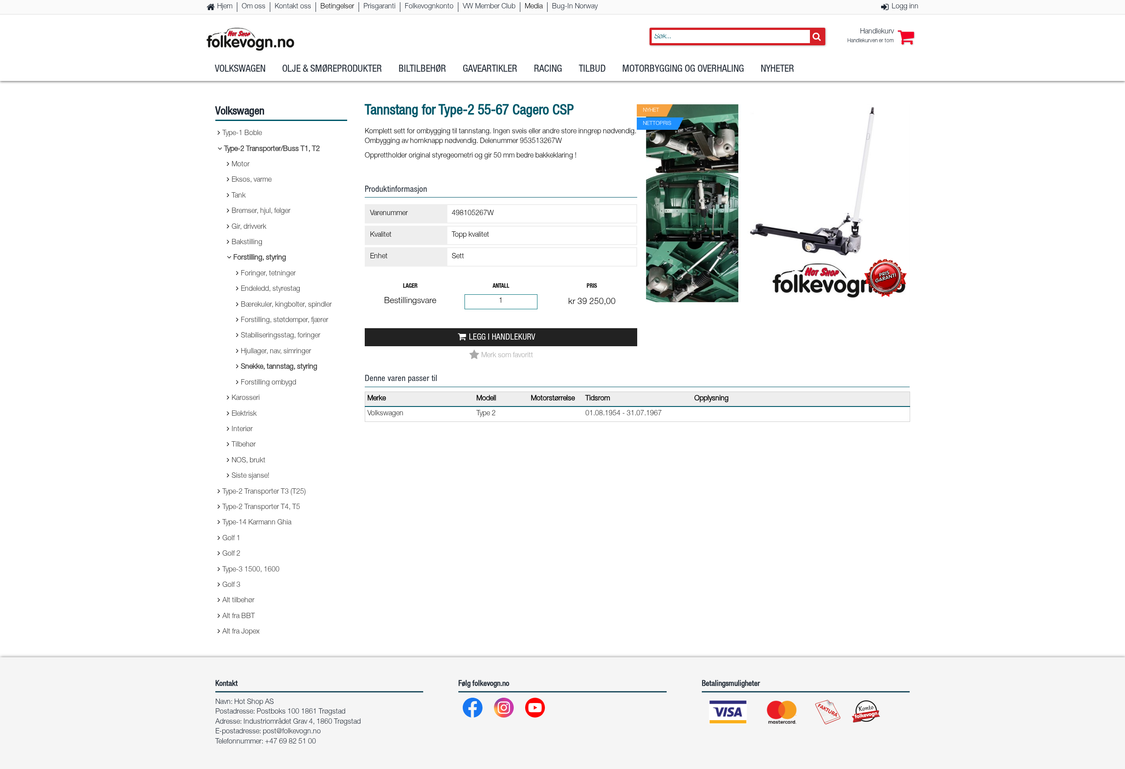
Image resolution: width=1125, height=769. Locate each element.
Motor (241, 164)
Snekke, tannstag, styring (279, 367)
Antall (501, 286)
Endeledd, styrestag (270, 289)
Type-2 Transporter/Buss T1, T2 (272, 149)
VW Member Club (489, 7)
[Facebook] (473, 710)
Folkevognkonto (429, 7)
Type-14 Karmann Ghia (256, 523)
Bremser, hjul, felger (261, 211)
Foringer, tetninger (268, 274)
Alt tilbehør (238, 600)
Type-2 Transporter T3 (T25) (264, 492)
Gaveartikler (490, 69)
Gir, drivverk (249, 227)
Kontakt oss (293, 7)
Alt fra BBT (238, 616)
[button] (880, 36)
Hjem (224, 7)
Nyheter (777, 69)
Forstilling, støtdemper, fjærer (284, 320)
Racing (548, 69)
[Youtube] (535, 710)
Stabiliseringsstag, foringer (280, 336)
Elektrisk (244, 414)
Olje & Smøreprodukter (332, 69)
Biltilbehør (422, 69)
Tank (239, 196)
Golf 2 (231, 554)
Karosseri (246, 398)
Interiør (242, 429)
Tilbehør (244, 445)
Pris (592, 286)
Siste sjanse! (250, 476)
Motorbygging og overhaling (683, 69)
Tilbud (592, 69)
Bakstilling (247, 242)
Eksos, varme (252, 180)
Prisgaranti (379, 7)
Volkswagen (240, 69)
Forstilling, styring (259, 258)
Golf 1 (231, 538)
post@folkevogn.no (292, 732)
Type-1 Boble (242, 133)
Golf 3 (231, 585)
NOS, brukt (248, 461)
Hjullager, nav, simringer (276, 351)
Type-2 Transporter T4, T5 (261, 507)
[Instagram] (504, 710)
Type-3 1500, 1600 (250, 570)
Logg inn (905, 7)
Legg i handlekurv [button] (502, 337)
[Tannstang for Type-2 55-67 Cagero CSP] (778, 309)
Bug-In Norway (575, 7)
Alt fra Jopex (241, 632)
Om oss (253, 7)
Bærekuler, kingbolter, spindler (286, 305)
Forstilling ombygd (268, 383)
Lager (410, 286)
